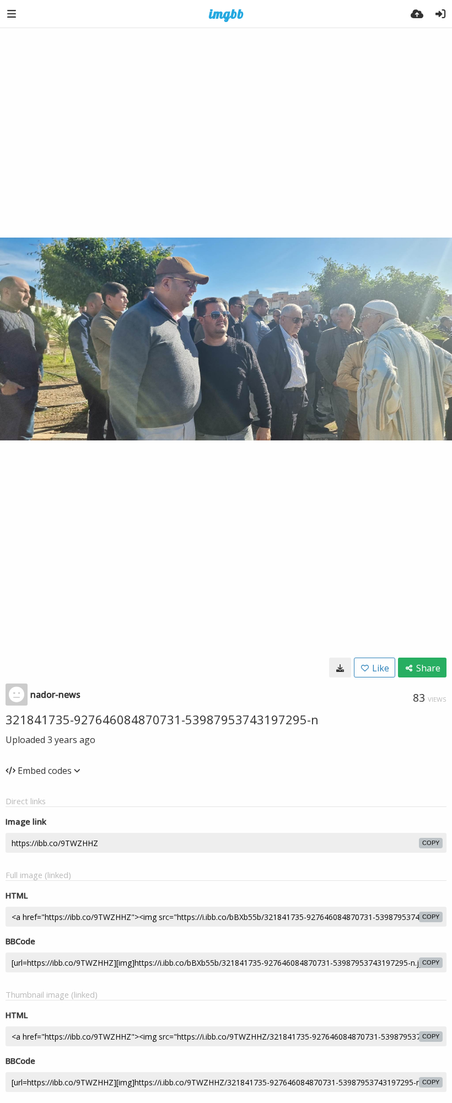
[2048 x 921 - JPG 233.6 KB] (340, 667)
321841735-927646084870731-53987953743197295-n (162, 719)
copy (430, 843)
